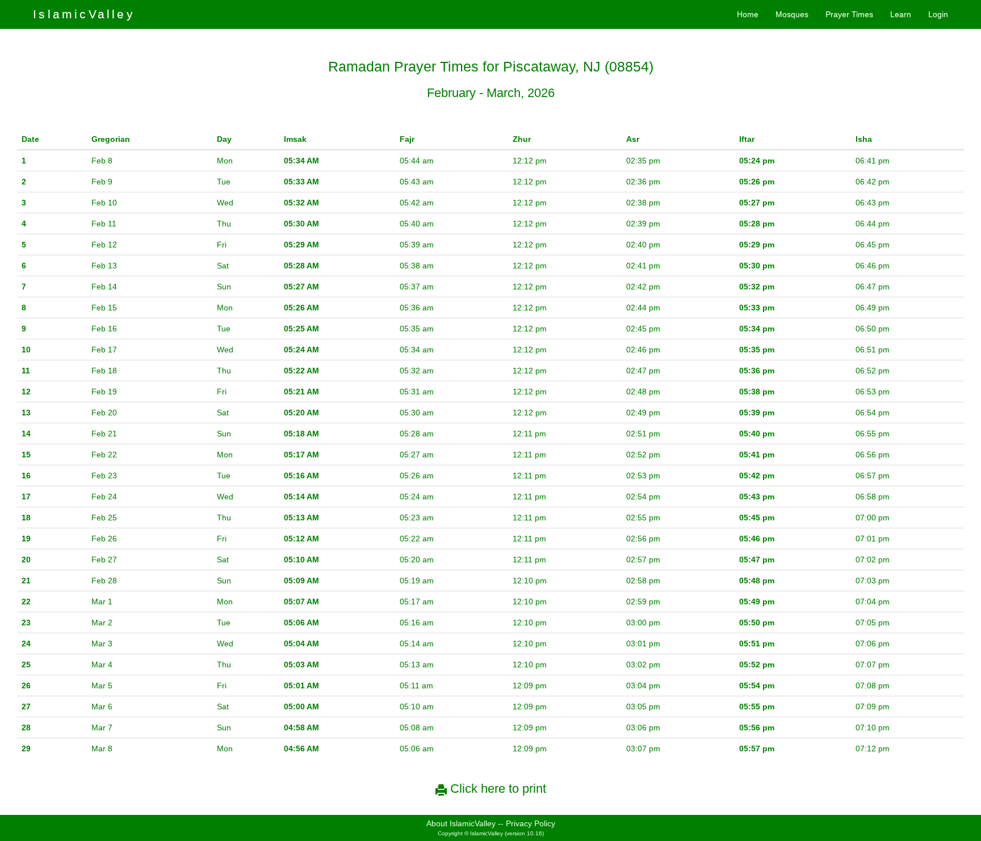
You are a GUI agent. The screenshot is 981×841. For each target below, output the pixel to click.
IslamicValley (84, 13)
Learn (900, 14)
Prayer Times (849, 14)
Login (938, 14)
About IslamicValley (461, 823)
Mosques (791, 14)
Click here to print (496, 788)
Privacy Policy (530, 823)
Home (747, 14)
